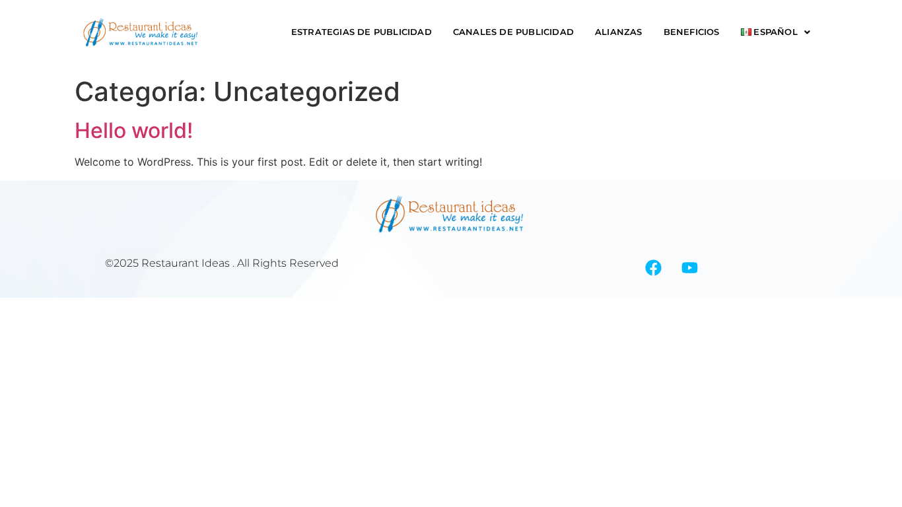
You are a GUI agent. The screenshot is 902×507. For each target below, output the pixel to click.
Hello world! (134, 130)
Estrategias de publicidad (361, 32)
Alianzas (618, 32)
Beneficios (692, 32)
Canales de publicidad (513, 32)
